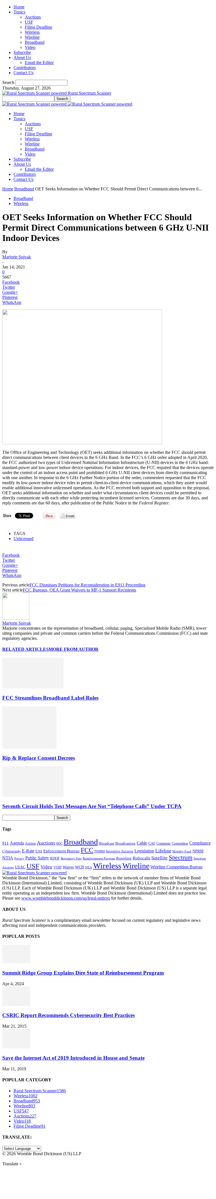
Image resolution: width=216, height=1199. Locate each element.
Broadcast (106, 843)
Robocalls (141, 858)
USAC (20, 867)
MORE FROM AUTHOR (73, 649)
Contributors (25, 67)
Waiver (68, 867)
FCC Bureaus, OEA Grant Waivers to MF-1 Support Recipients (79, 590)
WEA (88, 867)
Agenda (17, 843)
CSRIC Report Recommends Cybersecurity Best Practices (68, 1015)
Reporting (124, 858)
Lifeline (163, 851)
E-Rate (28, 850)
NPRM (197, 851)
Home (19, 6)
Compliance (200, 843)
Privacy (19, 858)
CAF (151, 843)
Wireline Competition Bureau (176, 866)
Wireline (32, 37)
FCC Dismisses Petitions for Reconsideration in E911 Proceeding (87, 585)
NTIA (7, 858)
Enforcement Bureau (61, 851)
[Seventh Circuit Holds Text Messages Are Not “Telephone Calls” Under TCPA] (33, 795)
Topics (19, 12)
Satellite (159, 858)
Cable (142, 843)
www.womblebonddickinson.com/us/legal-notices (65, 898)
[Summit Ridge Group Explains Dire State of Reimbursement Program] (16, 961)
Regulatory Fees (71, 858)
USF (29, 22)
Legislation (144, 850)
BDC (59, 843)
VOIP (57, 867)
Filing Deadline (38, 27)
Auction (30, 843)
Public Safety (37, 858)
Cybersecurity (11, 851)
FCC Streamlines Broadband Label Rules (50, 698)
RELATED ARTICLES (25, 649)
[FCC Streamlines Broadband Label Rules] (33, 686)
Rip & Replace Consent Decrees (38, 758)
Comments (163, 843)
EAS (38, 851)
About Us (22, 57)
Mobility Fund (181, 851)
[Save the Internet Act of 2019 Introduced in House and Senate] (16, 1047)
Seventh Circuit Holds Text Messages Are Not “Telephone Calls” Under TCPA (91, 806)
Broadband (34, 42)
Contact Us (23, 72)
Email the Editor (39, 62)
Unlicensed (23, 538)
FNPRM (99, 851)
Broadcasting (125, 843)
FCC (87, 850)
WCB (79, 867)
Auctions (33, 17)
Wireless (32, 32)
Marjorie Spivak (16, 256)
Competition (180, 843)
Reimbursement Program (99, 858)
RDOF (55, 858)
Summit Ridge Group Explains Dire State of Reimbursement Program (83, 973)
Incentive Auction (119, 851)
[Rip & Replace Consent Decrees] (29, 747)
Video (30, 47)
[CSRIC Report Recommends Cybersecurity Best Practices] (16, 1004)
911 (5, 843)
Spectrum (180, 857)
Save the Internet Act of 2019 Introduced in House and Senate (73, 1058)
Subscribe (22, 52)
